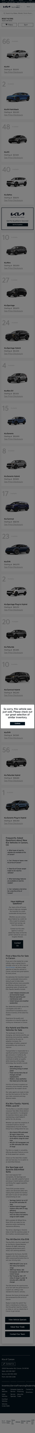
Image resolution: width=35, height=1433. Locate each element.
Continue (17, 723)
